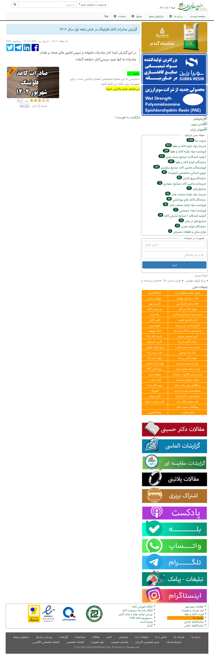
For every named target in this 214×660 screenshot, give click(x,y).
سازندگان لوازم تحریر (191, 226)
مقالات (95, 637)
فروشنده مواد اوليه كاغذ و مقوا (185, 151)
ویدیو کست (146, 622)
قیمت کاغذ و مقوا (194, 614)
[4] (43, 99)
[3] (39, 99)
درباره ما (195, 637)
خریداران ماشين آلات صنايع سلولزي (182, 183)
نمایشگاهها (194, 622)
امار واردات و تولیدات (192, 610)
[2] (35, 99)
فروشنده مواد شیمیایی (190, 210)
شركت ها (197, 140)
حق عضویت (97, 642)
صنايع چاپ (197, 188)
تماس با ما (161, 637)
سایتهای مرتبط (21, 637)
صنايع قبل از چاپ (193, 221)
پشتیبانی (123, 637)
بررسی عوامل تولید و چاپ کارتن (136, 614)
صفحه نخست (197, 16)
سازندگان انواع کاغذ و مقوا (187, 162)
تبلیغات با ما (141, 637)
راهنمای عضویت (119, 642)
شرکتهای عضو (156, 16)
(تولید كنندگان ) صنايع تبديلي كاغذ (182, 215)
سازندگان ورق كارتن (192, 178)
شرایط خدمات (173, 642)
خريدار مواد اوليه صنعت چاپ (186, 194)
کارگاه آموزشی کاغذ (142, 607)
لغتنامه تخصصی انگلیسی (46, 642)
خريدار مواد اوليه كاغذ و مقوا (186, 146)
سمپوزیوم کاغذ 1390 (141, 618)
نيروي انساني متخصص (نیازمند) (184, 172)
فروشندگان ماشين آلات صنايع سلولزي (180, 167)
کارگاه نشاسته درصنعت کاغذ (137, 610)
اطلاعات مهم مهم (194, 607)
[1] (31, 99)
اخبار (109, 637)
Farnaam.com (133, 647)
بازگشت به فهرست (127, 117)
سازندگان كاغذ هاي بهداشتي (187, 199)
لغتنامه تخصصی (75, 642)
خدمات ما (179, 637)
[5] (47, 99)
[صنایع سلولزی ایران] (192, 6)
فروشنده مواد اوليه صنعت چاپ (185, 205)
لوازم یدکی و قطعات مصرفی (187, 231)
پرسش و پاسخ (44, 637)
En (106, 16)
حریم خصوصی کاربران (147, 642)
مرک (149, 625)
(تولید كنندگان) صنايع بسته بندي (183, 156)
